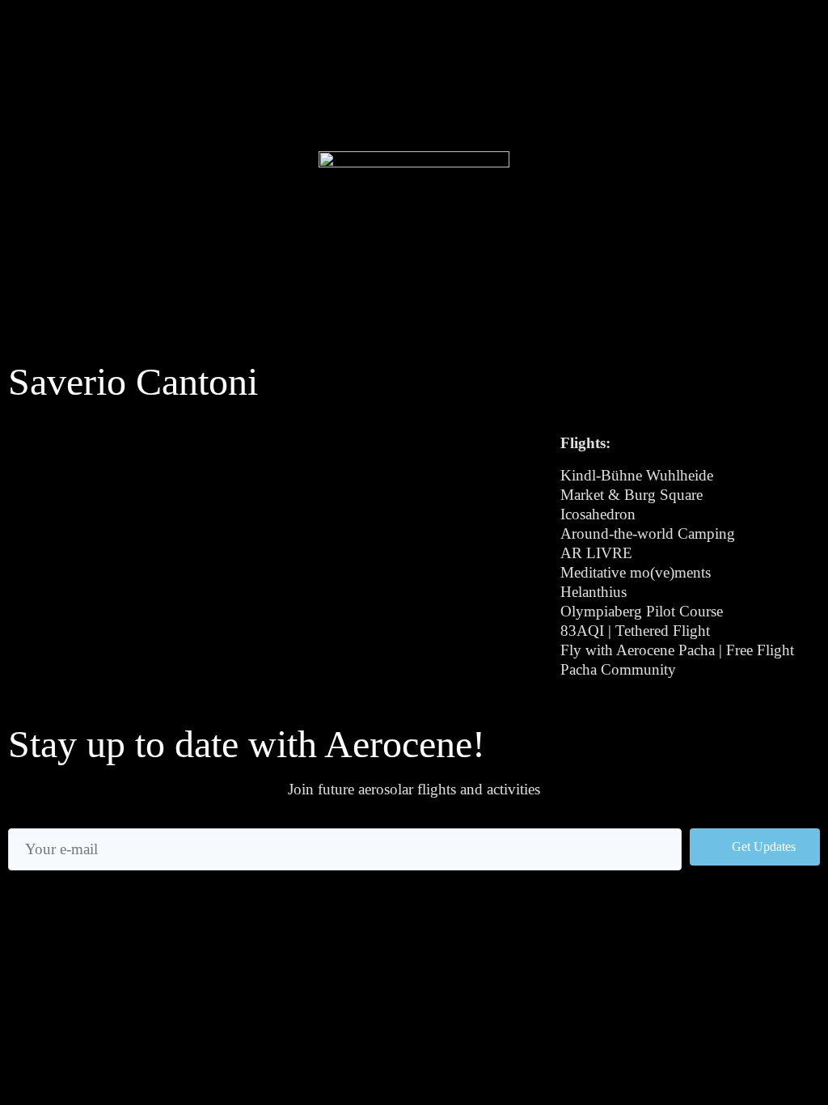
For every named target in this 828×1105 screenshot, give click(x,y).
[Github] (30, 105)
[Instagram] (30, 77)
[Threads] (95, 77)
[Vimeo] (160, 77)
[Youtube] (128, 77)
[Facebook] (63, 77)
